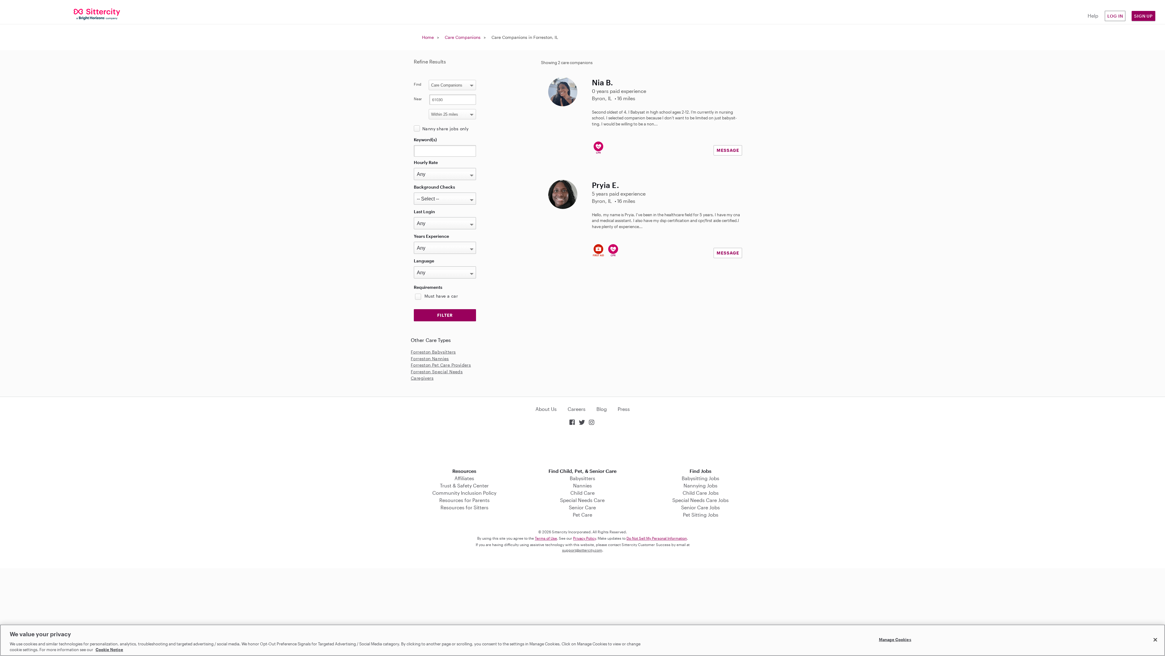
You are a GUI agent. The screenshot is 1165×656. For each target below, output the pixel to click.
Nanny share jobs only (445, 128)
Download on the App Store (582, 447)
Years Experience (431, 236)
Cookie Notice (109, 649)
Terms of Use (546, 538)
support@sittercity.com (582, 550)
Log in (1115, 16)
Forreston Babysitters (433, 351)
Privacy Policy (584, 538)
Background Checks (434, 187)
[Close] (1155, 640)
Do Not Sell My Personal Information (656, 538)
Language (424, 260)
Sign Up (1143, 16)
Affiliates (464, 478)
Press (624, 409)
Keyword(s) (425, 139)
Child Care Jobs (701, 493)
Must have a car (441, 296)
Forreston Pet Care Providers (441, 364)
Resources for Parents (464, 500)
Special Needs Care (582, 500)
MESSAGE (728, 150)
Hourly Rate (426, 162)
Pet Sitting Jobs (700, 515)
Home (428, 37)
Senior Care (582, 507)
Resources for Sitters (464, 507)
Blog (601, 409)
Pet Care (582, 515)
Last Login (424, 211)
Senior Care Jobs (700, 507)
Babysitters (582, 478)
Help (1093, 16)
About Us (546, 409)
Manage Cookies (895, 639)
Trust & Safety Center (464, 485)
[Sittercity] (97, 14)
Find (417, 84)
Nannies (582, 485)
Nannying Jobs (701, 485)
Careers (577, 409)
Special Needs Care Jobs (700, 500)
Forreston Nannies (430, 358)
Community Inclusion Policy (464, 493)
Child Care (582, 493)
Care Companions (463, 37)
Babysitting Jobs (700, 478)
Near (418, 99)
